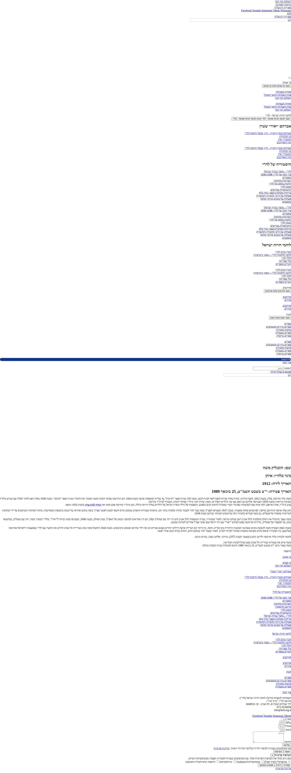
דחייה (278, 765)
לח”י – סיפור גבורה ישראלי (277, 171)
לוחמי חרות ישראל (281, 633)
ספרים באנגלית (283, 332)
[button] (287, 551)
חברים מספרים (283, 264)
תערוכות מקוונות (282, 180)
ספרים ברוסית (284, 335)
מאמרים (287, 177)
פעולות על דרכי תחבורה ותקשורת (273, 195)
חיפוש (288, 368)
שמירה (287, 765)
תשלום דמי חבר (283, 97)
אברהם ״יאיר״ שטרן (280, 571)
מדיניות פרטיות (221, 748)
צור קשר (286, 692)
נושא (288, 729)
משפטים (286, 201)
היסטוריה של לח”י (281, 591)
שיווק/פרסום (226, 761)
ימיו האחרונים (284, 142)
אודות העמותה (283, 91)
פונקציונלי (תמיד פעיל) (276, 761)
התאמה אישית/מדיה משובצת (200, 761)
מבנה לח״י (286, 186)
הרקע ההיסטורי (283, 606)
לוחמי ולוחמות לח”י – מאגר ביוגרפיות (272, 255)
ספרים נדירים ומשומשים (278, 326)
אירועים (287, 296)
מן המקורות (285, 136)
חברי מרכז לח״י (283, 252)
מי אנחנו (287, 556)
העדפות (278, 751)
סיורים (287, 300)
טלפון (288, 722)
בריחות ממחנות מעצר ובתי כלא (275, 192)
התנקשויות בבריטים (280, 189)
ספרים (287, 323)
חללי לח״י (286, 258)
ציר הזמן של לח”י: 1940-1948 (276, 174)
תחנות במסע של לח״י (280, 183)
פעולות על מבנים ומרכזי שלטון (275, 198)
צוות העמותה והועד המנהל (277, 94)
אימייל (287, 726)
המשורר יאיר (284, 139)
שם (289, 719)
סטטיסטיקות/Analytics (248, 761)
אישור (287, 751)
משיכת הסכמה (266, 765)
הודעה (287, 741)
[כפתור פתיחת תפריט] (289, 77)
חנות (288, 671)
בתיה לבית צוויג (93, 504)
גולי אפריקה (285, 261)
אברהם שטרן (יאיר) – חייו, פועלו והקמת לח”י (268, 133)
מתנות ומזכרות (283, 329)
